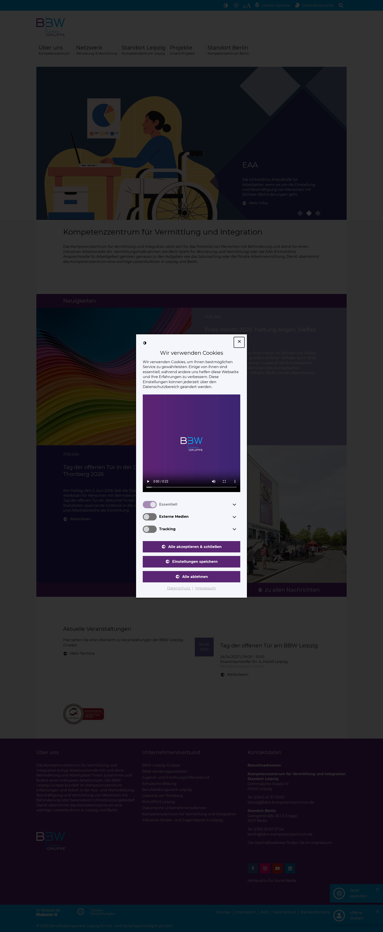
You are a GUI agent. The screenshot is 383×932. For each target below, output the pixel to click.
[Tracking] (238, 529)
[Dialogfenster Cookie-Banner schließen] (239, 342)
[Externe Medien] (238, 517)
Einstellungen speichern (195, 562)
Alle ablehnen (195, 577)
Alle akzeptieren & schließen (195, 547)
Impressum (205, 588)
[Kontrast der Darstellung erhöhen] (144, 343)
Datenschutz (179, 588)
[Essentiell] (238, 504)
